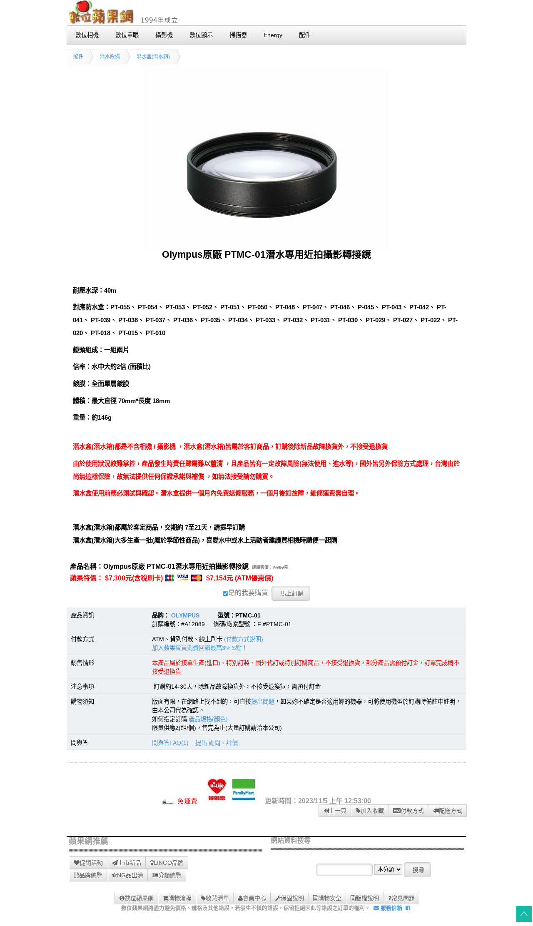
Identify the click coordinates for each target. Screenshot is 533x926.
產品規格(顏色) (208, 719)
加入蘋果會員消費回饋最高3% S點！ (199, 648)
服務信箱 (390, 908)
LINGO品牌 (169, 862)
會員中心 (254, 898)
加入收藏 (372, 810)
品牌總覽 (90, 875)
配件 (78, 57)
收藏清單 (217, 898)
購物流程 (180, 898)
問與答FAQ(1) (170, 742)
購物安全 (329, 898)
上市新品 (129, 862)
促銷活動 (91, 862)
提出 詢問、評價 (216, 742)
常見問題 (403, 898)
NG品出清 (130, 875)
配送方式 (450, 810)
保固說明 (292, 898)
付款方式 (412, 810)
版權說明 (367, 898)
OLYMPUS (185, 615)
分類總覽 (170, 875)
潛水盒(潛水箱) (153, 57)
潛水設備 (110, 57)
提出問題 (262, 701)
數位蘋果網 (139, 898)
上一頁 (337, 810)
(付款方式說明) (243, 639)
